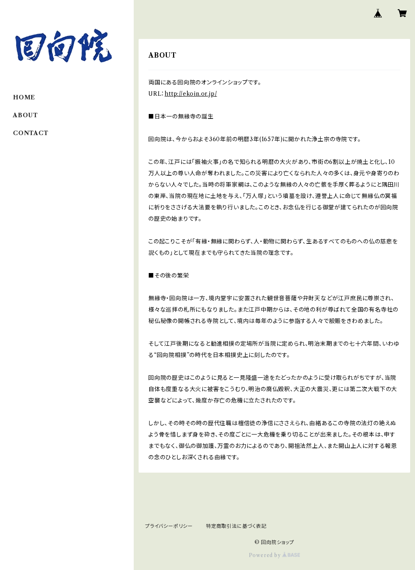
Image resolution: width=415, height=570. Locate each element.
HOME (24, 97)
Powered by (265, 555)
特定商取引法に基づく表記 (236, 526)
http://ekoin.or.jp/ (191, 93)
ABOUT (25, 115)
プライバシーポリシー (169, 526)
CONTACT (31, 133)
